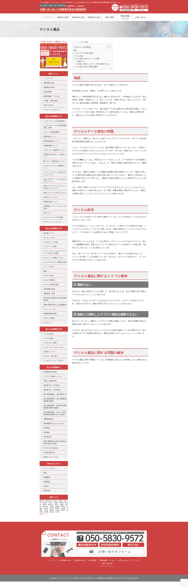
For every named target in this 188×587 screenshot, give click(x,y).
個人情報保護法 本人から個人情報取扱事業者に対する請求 (55, 413)
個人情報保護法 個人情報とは (55, 394)
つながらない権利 (50, 342)
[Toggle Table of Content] (107, 47)
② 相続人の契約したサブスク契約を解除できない (93, 64)
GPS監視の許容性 (50, 372)
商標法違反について (51, 201)
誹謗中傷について (50, 136)
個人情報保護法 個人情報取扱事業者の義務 (55, 399)
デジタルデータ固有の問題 (83, 53)
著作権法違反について (52, 141)
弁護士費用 (109, 17)
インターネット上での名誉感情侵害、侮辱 (55, 126)
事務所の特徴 (62, 17)
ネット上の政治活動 (51, 284)
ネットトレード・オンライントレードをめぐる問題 (55, 252)
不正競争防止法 (49, 452)
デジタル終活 (78, 56)
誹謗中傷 (47, 490)
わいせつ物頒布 (49, 280)
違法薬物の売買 (49, 289)
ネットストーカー (50, 309)
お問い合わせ (140, 17)
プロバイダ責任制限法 (52, 132)
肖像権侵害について (51, 145)
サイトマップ (135, 560)
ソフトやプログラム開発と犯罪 (55, 262)
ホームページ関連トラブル (53, 257)
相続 (75, 50)
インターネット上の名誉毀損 (54, 121)
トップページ (47, 17)
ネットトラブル (49, 468)
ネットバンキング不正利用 (53, 217)
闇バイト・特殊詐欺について (54, 161)
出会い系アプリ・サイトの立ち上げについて (55, 180)
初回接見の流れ (94, 17)
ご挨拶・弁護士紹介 (51, 100)
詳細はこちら (44, 514)
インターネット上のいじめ (53, 347)
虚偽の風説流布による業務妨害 (55, 304)
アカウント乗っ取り (51, 356)
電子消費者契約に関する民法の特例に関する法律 (55, 442)
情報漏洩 (47, 477)
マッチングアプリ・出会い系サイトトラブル (55, 173)
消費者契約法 (48, 419)
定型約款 (47, 432)
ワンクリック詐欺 (50, 246)
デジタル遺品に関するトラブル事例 (86, 58)
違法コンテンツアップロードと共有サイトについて (55, 187)
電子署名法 (48, 437)
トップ (74, 42)
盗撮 (45, 271)
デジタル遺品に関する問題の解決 (85, 66)
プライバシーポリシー (52, 109)
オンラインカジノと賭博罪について (55, 166)
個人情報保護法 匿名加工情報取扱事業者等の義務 (55, 406)
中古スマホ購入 (49, 318)
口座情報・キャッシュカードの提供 (55, 207)
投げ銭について (49, 233)
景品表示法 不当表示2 (52, 390)
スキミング (48, 322)
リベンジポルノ (49, 266)
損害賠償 (47, 481)
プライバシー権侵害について (54, 150)
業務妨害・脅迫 (49, 293)
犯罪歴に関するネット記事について (55, 155)
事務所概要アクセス (125, 17)
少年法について (49, 351)
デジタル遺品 (48, 338)
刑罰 (45, 472)
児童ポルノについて (51, 197)
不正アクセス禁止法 (51, 448)
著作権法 (47, 428)
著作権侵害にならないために (54, 423)
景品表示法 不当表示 (52, 385)
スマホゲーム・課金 (51, 242)
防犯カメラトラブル (51, 457)
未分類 (46, 486)
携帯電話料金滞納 (50, 313)
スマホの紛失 (48, 334)
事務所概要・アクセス (52, 96)
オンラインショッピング (52, 221)
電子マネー (48, 213)
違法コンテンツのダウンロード (55, 192)
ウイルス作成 (48, 275)
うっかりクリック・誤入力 (53, 360)
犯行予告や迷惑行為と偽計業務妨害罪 (55, 299)
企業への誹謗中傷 (50, 381)
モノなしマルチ (49, 237)
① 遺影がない (81, 61)
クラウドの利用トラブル (52, 376)
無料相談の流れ (78, 17)
